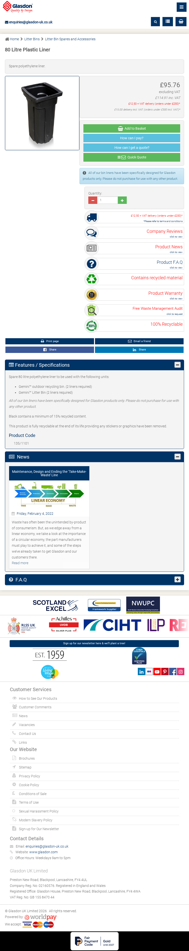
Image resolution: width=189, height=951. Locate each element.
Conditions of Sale (33, 794)
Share (52, 349)
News (23, 716)
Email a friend (142, 341)
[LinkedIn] (141, 671)
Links (23, 742)
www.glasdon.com (43, 852)
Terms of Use (29, 802)
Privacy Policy (29, 776)
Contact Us (27, 734)
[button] (181, 21)
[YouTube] (156, 671)
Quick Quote (136, 157)
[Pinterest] (164, 671)
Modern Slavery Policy (35, 820)
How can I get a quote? (131, 148)
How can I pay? (131, 138)
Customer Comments (35, 707)
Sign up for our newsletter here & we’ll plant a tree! (94, 643)
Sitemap (25, 767)
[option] (61, 624)
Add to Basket (134, 128)
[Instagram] (180, 671)
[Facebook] (172, 671)
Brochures (27, 758)
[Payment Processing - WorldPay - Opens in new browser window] (40, 917)
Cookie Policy (29, 785)
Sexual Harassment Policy (39, 811)
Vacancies (27, 725)
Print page (52, 341)
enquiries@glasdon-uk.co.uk (30, 22)
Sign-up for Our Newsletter (39, 829)
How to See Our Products (38, 698)
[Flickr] (149, 671)
